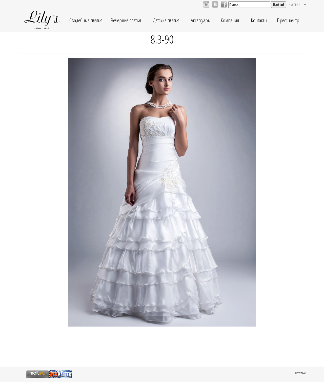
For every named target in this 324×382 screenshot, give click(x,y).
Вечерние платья (126, 20)
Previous (61, 203)
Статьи (300, 373)
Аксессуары (201, 20)
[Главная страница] (42, 20)
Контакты (259, 20)
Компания (230, 20)
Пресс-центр (288, 20)
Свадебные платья (85, 20)
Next (263, 203)
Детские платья (166, 20)
